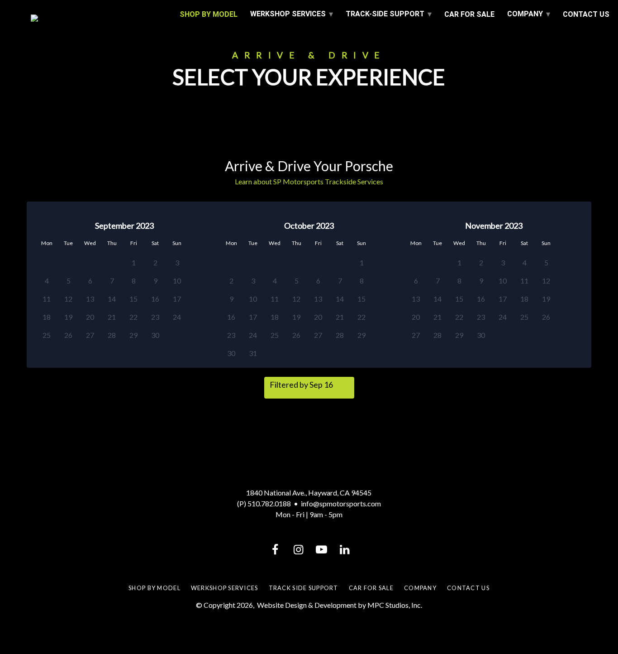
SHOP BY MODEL (209, 14)
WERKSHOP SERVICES (288, 14)
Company (525, 14)
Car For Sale (469, 14)
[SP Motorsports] (99, 18)
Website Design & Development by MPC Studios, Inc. (339, 605)
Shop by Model (154, 587)
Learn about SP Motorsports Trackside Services (309, 181)
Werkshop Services (224, 587)
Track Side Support (303, 587)
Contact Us (586, 14)
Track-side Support (385, 14)
